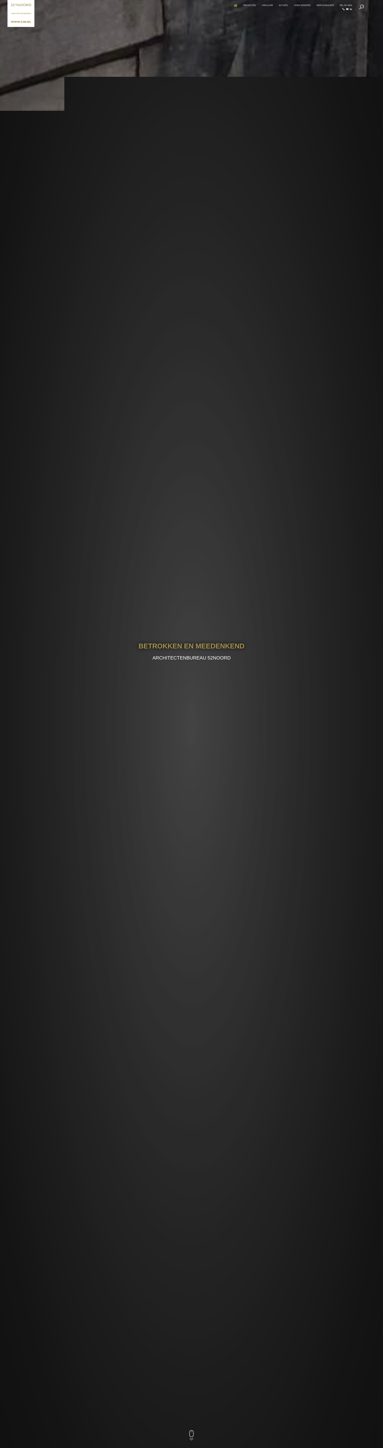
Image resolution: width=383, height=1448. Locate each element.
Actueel (283, 5)
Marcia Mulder (325, 5)
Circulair (267, 5)
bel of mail (346, 5)
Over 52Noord (302, 5)
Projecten (249, 5)
